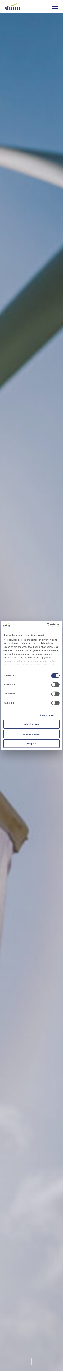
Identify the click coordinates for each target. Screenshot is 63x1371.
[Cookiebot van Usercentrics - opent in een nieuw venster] (47, 625)
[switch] (55, 684)
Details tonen (47, 715)
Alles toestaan (31, 724)
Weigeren (31, 743)
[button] (54, 6)
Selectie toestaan (31, 734)
